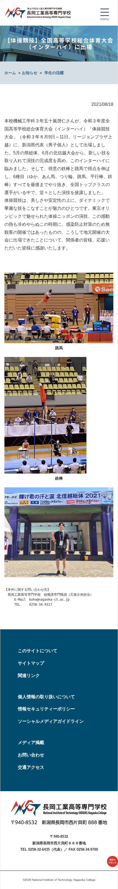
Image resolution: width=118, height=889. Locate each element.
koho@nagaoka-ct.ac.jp (49, 599)
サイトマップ (31, 663)
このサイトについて (37, 650)
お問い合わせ (31, 755)
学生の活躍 (54, 73)
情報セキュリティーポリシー (46, 709)
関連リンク (29, 675)
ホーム (10, 73)
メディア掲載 (31, 742)
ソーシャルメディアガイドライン (51, 721)
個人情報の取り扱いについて (46, 696)
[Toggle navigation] (104, 14)
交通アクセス (31, 767)
